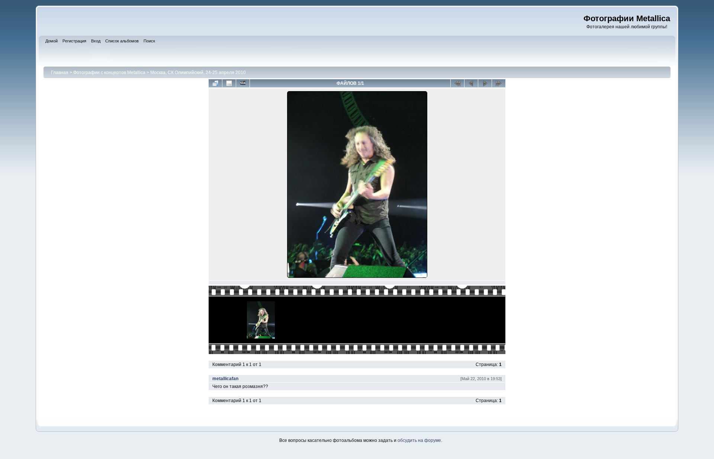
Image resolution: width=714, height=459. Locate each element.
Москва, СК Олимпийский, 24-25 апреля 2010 (198, 72)
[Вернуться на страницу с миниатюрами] (215, 83)
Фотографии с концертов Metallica (109, 72)
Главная (59, 72)
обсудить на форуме (419, 440)
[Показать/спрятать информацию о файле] (229, 83)
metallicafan (225, 378)
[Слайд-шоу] (243, 83)
